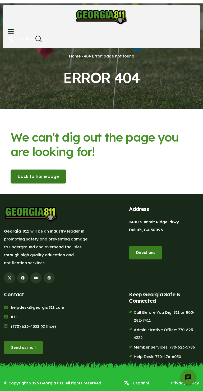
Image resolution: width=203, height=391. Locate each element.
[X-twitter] (9, 277)
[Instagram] (49, 277)
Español (25, 38)
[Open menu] (11, 31)
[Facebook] (22, 277)
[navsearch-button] (38, 40)
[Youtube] (35, 277)
